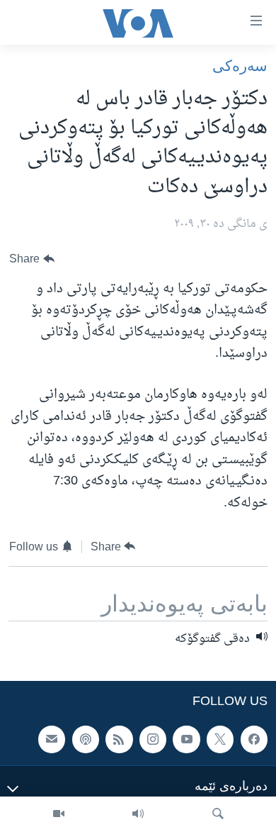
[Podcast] (85, 739)
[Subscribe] (51, 739)
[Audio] (138, 814)
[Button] (31, 259)
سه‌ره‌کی (240, 65)
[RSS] (118, 739)
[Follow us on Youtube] (186, 739)
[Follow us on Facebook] (254, 739)
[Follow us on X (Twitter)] (220, 739)
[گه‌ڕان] (218, 814)
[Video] (59, 814)
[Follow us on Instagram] (152, 739)
